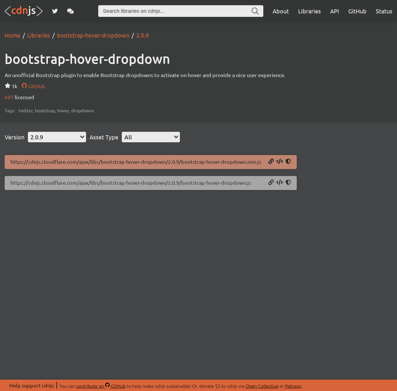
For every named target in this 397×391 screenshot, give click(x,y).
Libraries (309, 11)
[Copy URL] (271, 162)
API (334, 11)
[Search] (255, 11)
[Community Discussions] (70, 11)
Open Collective (262, 386)
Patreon (293, 386)
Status (384, 11)
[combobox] (57, 137)
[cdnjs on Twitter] (55, 11)
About (281, 11)
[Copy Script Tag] (279, 162)
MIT (10, 97)
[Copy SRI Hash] (288, 162)
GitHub (357, 11)
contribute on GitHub (101, 386)
